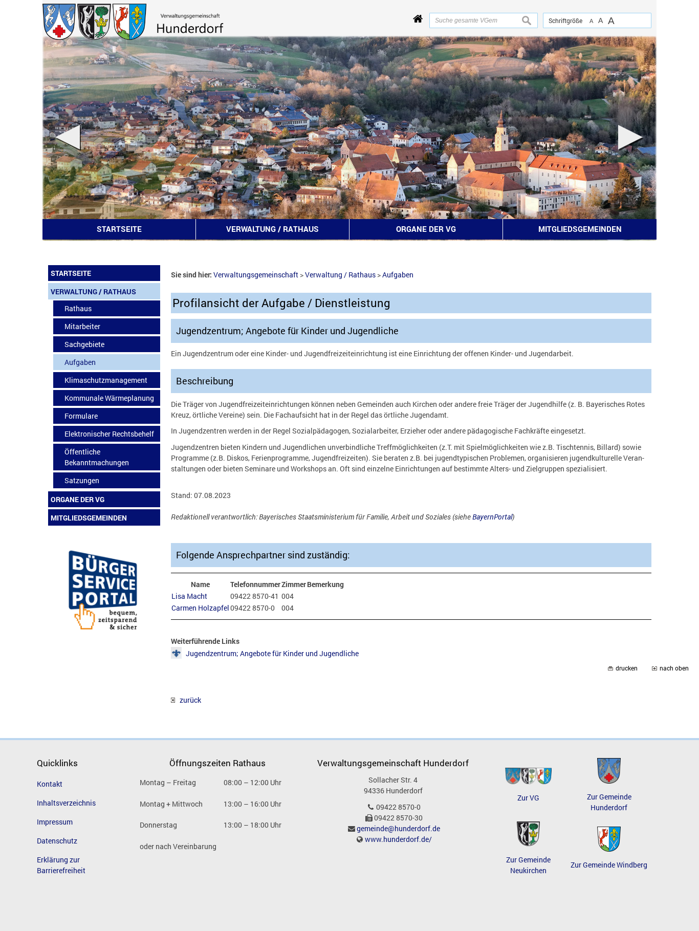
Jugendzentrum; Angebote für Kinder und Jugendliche (272, 653)
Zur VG (528, 798)
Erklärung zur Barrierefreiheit (61, 865)
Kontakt (49, 784)
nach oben (674, 668)
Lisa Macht (189, 596)
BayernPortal (492, 517)
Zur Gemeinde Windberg (609, 865)
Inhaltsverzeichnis (66, 803)
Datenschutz (57, 841)
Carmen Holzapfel (200, 608)
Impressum (55, 822)
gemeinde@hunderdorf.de (398, 828)
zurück (188, 700)
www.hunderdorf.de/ (398, 839)
